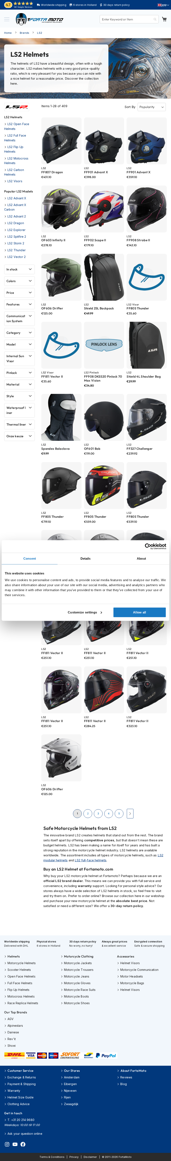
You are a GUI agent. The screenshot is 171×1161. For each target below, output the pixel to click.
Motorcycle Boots (76, 996)
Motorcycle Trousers (79, 969)
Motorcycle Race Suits (80, 989)
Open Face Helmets (21, 976)
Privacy (74, 1156)
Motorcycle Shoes (77, 1003)
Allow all (139, 612)
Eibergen (70, 1084)
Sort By (129, 107)
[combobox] (129, 19)
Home (8, 32)
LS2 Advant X (17, 198)
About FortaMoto (133, 1071)
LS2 (39, 32)
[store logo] (40, 19)
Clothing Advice (19, 1104)
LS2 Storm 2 (16, 243)
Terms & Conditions (51, 1156)
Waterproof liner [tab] (15, 410)
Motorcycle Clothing (79, 956)
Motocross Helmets (21, 996)
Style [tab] (10, 396)
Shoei (12, 1045)
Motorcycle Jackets (78, 963)
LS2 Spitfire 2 (17, 236)
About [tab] (141, 558)
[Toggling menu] (6, 19)
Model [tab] (10, 344)
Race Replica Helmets (23, 1003)
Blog (123, 1084)
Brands (24, 32)
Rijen (67, 1097)
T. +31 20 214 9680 (21, 1120)
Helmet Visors (130, 963)
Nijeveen (70, 1090)
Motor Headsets (131, 976)
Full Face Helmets (20, 983)
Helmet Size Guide (21, 1097)
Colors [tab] (11, 281)
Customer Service (20, 1071)
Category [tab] (13, 333)
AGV (11, 1019)
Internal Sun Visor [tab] (15, 358)
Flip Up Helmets (18, 989)
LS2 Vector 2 (17, 257)
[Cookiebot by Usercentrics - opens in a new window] (148, 546)
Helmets (14, 956)
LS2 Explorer (16, 230)
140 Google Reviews (23, 7)
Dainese (13, 1032)
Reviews (126, 1077)
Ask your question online (25, 1133)
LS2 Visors (15, 181)
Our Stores (72, 1071)
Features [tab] (13, 304)
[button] (163, 5)
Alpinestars (15, 1025)
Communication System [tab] (15, 318)
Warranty (14, 1090)
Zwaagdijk (71, 1104)
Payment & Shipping (22, 1084)
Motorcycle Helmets (22, 963)
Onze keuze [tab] (15, 436)
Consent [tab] (29, 558)
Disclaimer (90, 1156)
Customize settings (82, 612)
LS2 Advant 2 (17, 216)
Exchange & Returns (22, 1077)
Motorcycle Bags (132, 983)
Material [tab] (12, 384)
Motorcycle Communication (139, 969)
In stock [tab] (12, 269)
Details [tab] (85, 558)
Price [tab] (10, 293)
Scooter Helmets (19, 969)
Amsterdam (71, 1077)
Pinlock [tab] (11, 373)
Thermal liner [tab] (16, 424)
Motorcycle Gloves (77, 983)
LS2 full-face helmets (90, 860)
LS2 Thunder (17, 250)
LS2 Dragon (16, 223)
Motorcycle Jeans (76, 976)
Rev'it (12, 1039)
